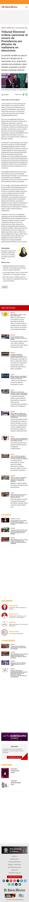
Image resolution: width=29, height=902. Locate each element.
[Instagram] (14, 881)
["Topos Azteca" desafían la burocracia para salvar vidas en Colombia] (5, 646)
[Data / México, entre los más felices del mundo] (5, 322)
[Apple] (16, 884)
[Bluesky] (25, 881)
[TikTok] (18, 881)
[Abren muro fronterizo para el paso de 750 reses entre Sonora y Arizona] (5, 501)
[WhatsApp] (9, 884)
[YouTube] (11, 881)
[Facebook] (4, 881)
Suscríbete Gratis (14, 757)
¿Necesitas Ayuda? (14, 877)
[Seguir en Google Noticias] (26, 94)
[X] (7, 881)
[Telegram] (21, 881)
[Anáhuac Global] (4, 632)
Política (5, 287)
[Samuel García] (4, 615)
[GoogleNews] (12, 884)
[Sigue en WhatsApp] (23, 94)
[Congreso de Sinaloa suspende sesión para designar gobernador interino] (5, 362)
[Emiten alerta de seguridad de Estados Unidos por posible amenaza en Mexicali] (5, 380)
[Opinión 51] (4, 624)
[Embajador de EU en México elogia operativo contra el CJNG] (5, 663)
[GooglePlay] (20, 884)
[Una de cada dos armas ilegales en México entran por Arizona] (5, 342)
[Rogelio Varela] (4, 607)
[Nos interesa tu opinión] (14, 850)
